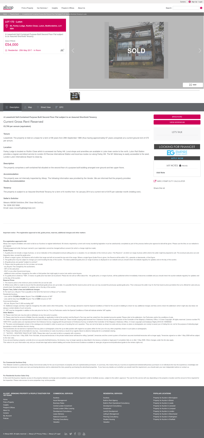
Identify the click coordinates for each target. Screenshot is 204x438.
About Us (6, 410)
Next (200, 50)
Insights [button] (55, 8)
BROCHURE (177, 116)
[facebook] (75, 433)
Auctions (56, 397)
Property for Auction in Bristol (163, 400)
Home (5, 399)
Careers (183, 2)
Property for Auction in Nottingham (165, 416)
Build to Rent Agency (110, 400)
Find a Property (8, 402)
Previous (73, 50)
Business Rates (58, 403)
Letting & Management (111, 414)
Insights (6, 405)
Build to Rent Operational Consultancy (116, 403)
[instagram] (79, 433)
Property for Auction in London (163, 411)
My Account (7, 415)
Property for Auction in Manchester (165, 414)
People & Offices (9, 407)
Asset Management (60, 400)
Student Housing (109, 419)
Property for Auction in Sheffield (164, 419)
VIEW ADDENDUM (177, 122)
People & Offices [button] (68, 8)
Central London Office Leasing (63, 408)
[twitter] (70, 433)
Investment (107, 408)
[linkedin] (66, 433)
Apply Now (177, 158)
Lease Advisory (58, 414)
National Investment (60, 416)
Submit (201, 8)
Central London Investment (62, 406)
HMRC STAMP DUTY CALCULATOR (171, 181)
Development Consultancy (62, 411)
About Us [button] (81, 8)
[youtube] (84, 433)
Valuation (56, 422)
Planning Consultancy (60, 419)
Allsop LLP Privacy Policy (38, 434)
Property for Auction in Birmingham (165, 397)
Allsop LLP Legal (54, 434)
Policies (6, 418)
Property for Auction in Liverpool (164, 408)
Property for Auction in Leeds (163, 403)
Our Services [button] (42, 8)
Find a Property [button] (27, 8)
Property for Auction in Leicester (164, 406)
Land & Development (110, 411)
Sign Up (194, 2)
